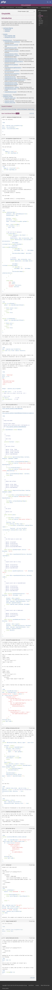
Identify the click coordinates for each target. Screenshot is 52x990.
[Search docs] (47, 2)
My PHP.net (31, 985)
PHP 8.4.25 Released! (26, 5)
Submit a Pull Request (22, 109)
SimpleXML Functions (8, 96)
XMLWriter (41, 23)
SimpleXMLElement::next (10, 78)
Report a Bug (31, 109)
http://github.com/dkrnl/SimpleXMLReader (16, 426)
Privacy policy (5, 988)
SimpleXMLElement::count (11, 58)
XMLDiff (40, 18)
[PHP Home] (3, 2)
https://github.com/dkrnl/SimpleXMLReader (12, 408)
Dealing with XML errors (10, 37)
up (2, 117)
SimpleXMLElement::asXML (11, 47)
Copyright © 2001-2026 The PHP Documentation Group (14, 985)
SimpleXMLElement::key (10, 76)
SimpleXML (41, 15)
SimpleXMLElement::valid (10, 88)
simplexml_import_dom (10, 98)
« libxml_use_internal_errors (32, 7)
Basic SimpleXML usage (10, 35)
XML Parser (41, 20)
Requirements (8, 29)
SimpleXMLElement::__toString (12, 87)
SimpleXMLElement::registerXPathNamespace (15, 79)
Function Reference (10, 7)
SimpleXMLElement (7, 40)
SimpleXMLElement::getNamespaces (13, 67)
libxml (40, 14)
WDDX (40, 17)
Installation (7, 31)
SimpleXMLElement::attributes (11, 50)
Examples (5, 34)
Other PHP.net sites (45, 985)
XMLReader (41, 22)
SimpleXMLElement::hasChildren (12, 73)
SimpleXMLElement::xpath (11, 91)
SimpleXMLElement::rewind (11, 82)
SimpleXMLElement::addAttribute (12, 41)
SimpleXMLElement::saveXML (11, 84)
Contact (37, 985)
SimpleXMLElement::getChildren (12, 70)
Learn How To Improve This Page (9, 109)
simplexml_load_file (9, 101)
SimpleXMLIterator (7, 94)
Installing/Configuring (8, 28)
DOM (40, 12)
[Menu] (50, 2)
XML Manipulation (19, 7)
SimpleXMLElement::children (11, 53)
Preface (3, 7)
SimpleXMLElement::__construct (12, 55)
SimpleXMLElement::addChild (11, 44)
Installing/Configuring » (45, 7)
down (5, 117)
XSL (39, 25)
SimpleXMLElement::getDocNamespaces (14, 61)
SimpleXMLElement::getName (11, 64)
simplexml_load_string (10, 102)
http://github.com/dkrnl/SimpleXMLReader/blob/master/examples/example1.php (20, 413)
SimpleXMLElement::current (11, 60)
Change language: (22, 11)
